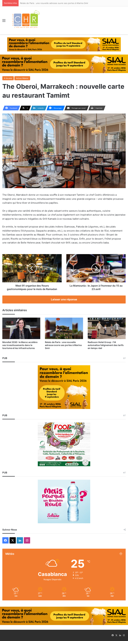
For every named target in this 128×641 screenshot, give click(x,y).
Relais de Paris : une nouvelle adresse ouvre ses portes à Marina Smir (63, 345)
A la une (8, 78)
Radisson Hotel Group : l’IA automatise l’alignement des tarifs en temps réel (106, 345)
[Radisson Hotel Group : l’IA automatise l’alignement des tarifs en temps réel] (107, 328)
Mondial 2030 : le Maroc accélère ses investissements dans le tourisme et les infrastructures (19, 345)
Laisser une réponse (64, 299)
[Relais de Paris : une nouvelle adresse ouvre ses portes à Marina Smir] (64, 328)
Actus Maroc (22, 78)
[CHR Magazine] (26, 20)
